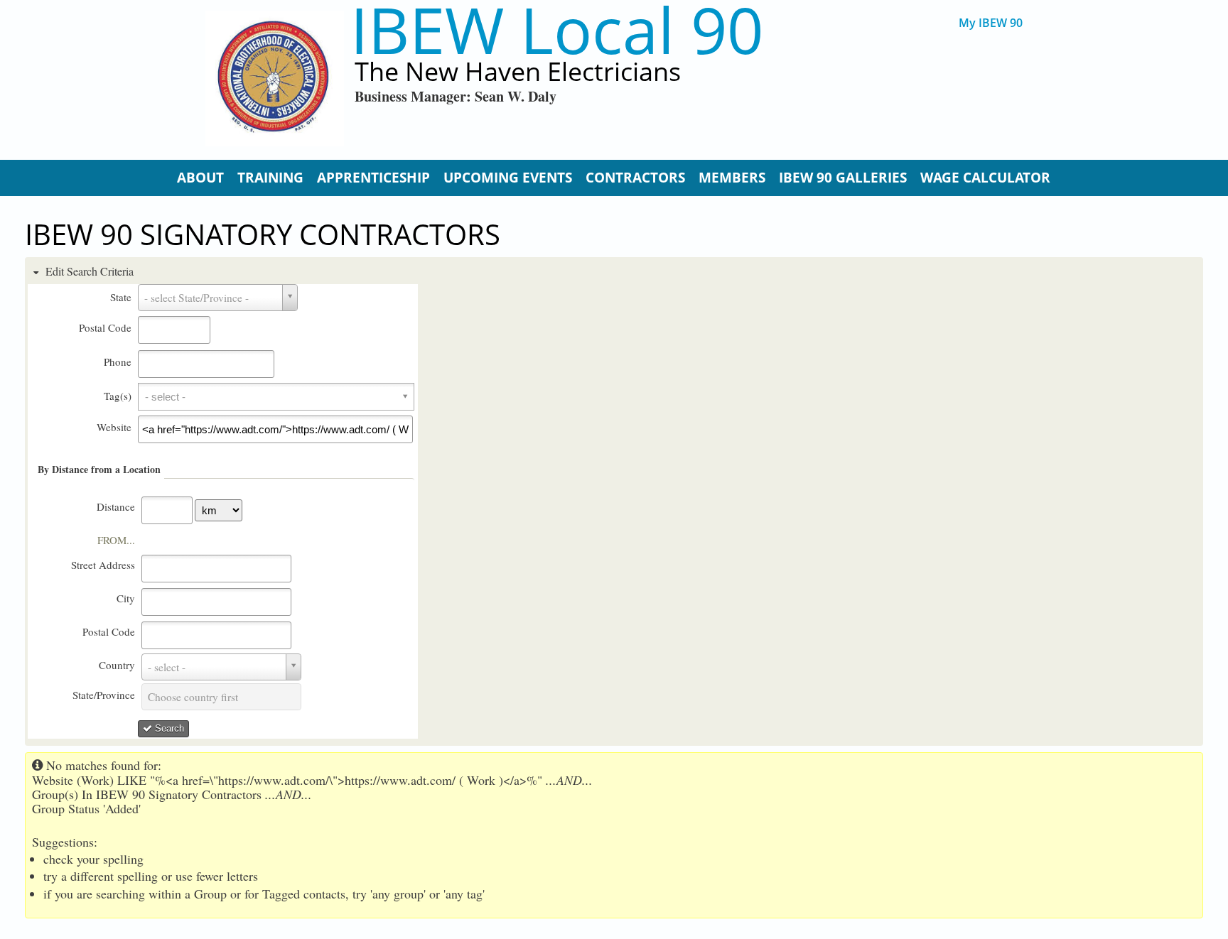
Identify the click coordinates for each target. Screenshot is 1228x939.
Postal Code (105, 327)
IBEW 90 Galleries (843, 177)
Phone (117, 361)
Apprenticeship (373, 177)
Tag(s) (117, 396)
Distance (116, 506)
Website (114, 427)
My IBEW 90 (991, 23)
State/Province (103, 695)
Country (117, 665)
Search (168, 728)
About (200, 177)
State (120, 297)
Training (270, 177)
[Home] (274, 78)
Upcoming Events (507, 177)
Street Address (103, 565)
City (126, 598)
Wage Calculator (985, 177)
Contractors (635, 177)
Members (732, 177)
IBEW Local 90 (556, 29)
